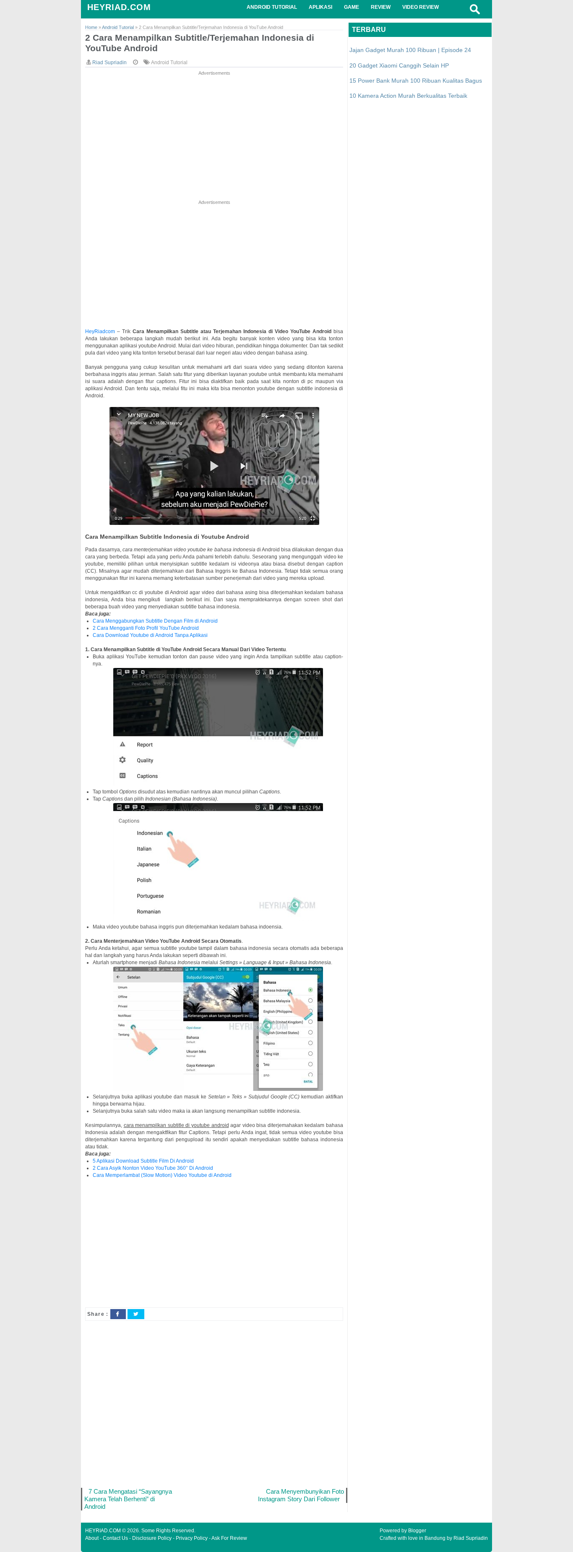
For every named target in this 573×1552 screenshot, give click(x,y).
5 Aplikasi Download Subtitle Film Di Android (143, 1161)
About (92, 1538)
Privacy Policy (192, 1538)
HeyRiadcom (100, 331)
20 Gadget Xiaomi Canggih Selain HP (399, 65)
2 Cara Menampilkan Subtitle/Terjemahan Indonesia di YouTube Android (199, 43)
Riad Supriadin (470, 1538)
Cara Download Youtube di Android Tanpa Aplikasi (150, 635)
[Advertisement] (214, 136)
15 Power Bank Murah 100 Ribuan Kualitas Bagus (415, 80)
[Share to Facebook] (117, 1314)
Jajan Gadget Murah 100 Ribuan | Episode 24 (410, 50)
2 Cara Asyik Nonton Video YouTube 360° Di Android (153, 1168)
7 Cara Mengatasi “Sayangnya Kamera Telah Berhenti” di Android (128, 1499)
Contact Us (115, 1538)
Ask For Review (229, 1538)
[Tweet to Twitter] (136, 1314)
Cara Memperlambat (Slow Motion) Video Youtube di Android (162, 1175)
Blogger (417, 1531)
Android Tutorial (169, 62)
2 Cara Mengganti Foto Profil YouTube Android (146, 628)
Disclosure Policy (152, 1538)
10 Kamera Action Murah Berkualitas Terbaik (408, 95)
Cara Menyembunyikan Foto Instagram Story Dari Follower (301, 1495)
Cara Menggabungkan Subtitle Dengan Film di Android (155, 621)
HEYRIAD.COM (119, 7)
